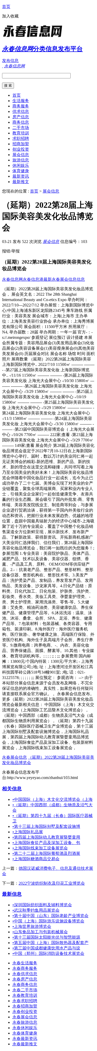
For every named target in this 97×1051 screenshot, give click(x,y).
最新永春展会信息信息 (64, 279)
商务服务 (20, 106)
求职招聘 (20, 138)
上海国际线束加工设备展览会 (40, 848)
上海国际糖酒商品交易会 (35, 859)
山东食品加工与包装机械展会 (40, 932)
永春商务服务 (24, 968)
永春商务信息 (24, 984)
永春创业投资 (24, 1011)
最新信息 (12, 894)
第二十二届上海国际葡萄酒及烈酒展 (46, 853)
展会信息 (20, 154)
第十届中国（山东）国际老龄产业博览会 (50, 915)
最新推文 (20, 181)
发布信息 (10, 60)
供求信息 (20, 111)
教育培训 (20, 133)
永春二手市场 (24, 990)
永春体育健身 (24, 1033)
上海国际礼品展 (27, 832)
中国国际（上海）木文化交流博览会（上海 (52, 799)
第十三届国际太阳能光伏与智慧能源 (46, 937)
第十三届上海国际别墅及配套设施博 (46, 826)
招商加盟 (20, 144)
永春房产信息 (24, 979)
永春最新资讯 (24, 1038)
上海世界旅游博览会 (31, 926)
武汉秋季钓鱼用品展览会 (35, 910)
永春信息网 (12, 279)
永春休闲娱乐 (24, 1028)
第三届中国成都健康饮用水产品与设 (46, 948)
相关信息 (12, 788)
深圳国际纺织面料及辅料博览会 (42, 905)
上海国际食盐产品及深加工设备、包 (46, 842)
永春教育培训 (24, 995)
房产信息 (20, 117)
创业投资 (20, 149)
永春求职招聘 (24, 1001)
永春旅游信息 (24, 1022)
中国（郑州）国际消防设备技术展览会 (48, 953)
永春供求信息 (24, 974)
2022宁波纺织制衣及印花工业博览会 (52, 883)
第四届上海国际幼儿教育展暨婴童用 (46, 837)
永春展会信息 (14, 757)
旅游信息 (20, 160)
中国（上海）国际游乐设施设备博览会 (48, 921)
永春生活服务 (24, 963)
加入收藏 (10, 16)
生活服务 (20, 100)
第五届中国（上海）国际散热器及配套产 (50, 942)
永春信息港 (33, 279)
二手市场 (20, 127)
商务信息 (20, 122)
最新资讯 (20, 176)
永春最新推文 (24, 1044)
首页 (6, 6)
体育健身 (20, 171)
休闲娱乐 (20, 165)
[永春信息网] (34, 37)
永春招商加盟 (24, 1006)
